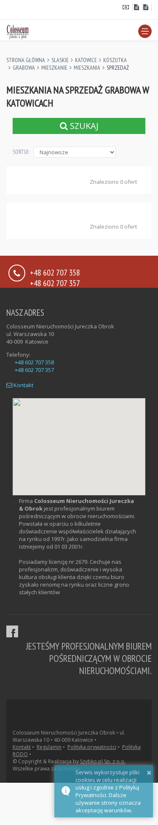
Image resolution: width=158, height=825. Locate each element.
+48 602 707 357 (55, 282)
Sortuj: (21, 152)
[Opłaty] (127, 7)
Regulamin (49, 747)
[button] (145, 31)
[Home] (17, 31)
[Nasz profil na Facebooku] (12, 631)
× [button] (149, 772)
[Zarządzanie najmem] (137, 7)
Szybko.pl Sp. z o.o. (103, 761)
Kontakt (22, 385)
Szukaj (83, 125)
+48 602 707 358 (34, 362)
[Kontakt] (147, 7)
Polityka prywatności (91, 747)
